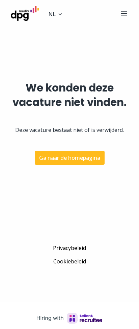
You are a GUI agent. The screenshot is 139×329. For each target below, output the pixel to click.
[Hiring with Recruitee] (69, 318)
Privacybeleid (69, 248)
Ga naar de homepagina (69, 157)
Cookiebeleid (69, 261)
